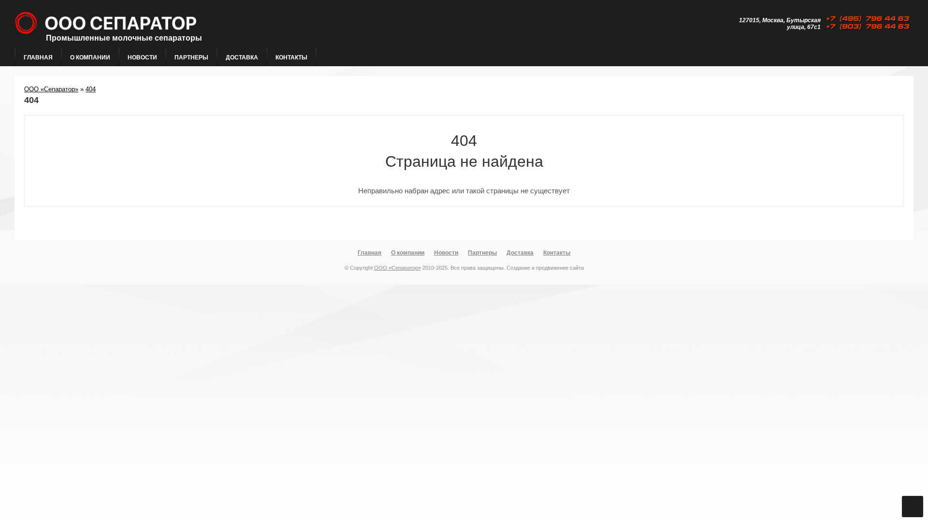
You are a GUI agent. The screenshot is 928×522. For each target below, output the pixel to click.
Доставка (242, 57)
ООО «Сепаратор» (51, 89)
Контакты (291, 57)
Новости (142, 57)
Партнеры (191, 57)
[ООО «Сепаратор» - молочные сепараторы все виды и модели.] (170, 44)
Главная (38, 57)
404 (91, 89)
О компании (90, 57)
